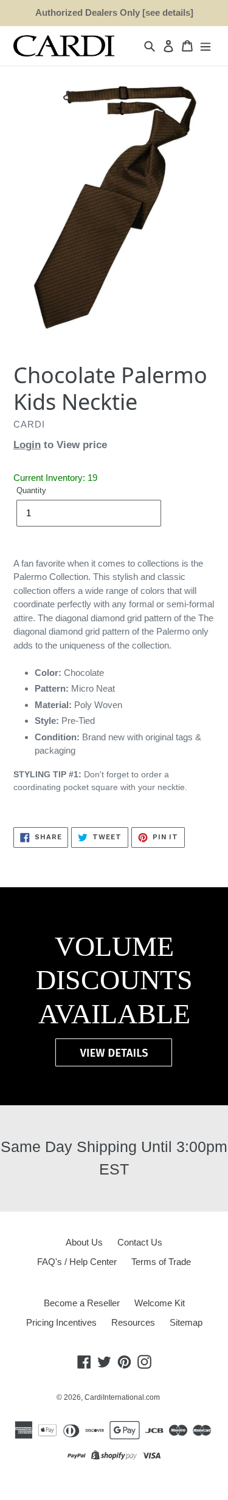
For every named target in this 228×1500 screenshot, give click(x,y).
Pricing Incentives (61, 1322)
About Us (84, 1242)
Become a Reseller (82, 1303)
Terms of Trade (161, 1261)
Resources (133, 1322)
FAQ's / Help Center (77, 1261)
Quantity (31, 490)
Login (27, 445)
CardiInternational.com (122, 1397)
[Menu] (205, 46)
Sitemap (186, 1322)
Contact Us (139, 1242)
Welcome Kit (159, 1303)
